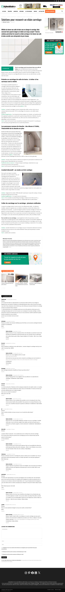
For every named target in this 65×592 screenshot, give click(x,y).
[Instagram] (56, 1)
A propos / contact (50, 589)
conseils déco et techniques (19, 583)
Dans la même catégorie (7, 271)
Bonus (35, 11)
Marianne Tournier (6, 22)
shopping (33, 583)
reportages (37, 583)
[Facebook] (54, 1)
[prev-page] (2, 288)
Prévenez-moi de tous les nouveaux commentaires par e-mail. (14, 551)
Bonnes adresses (50, 11)
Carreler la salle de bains (11, 16)
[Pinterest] (61, 1)
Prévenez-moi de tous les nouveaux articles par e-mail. (13, 554)
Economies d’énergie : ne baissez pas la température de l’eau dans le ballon (21, 284)
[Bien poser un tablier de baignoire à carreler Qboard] (35, 278)
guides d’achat (27, 583)
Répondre (2, 317)
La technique (28, 11)
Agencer (16, 11)
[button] (62, 11)
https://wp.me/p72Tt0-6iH (11, 356)
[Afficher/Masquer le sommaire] (11, 68)
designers (37, 584)
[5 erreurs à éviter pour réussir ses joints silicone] (7, 278)
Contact (10, 247)
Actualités (41, 11)
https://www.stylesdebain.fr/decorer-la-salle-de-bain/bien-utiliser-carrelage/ (22, 359)
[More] (27, 25)
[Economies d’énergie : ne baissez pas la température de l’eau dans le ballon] (21, 278)
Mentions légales (58, 589)
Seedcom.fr (9, 590)
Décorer (21, 11)
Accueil (4, 11)
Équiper (10, 11)
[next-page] (4, 288)
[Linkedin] (58, 1)
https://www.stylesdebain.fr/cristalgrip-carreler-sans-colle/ (26, 519)
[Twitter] (63, 1)
